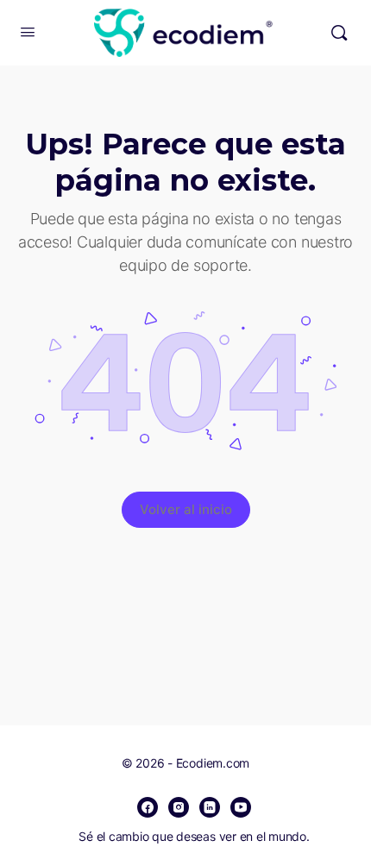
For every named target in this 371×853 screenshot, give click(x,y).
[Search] (339, 33)
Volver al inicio (186, 509)
